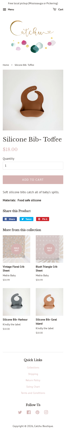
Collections (33, 367)
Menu (10, 9)
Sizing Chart (33, 386)
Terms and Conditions (33, 393)
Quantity (8, 159)
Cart (60, 9)
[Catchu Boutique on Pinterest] (37, 413)
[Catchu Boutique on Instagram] (46, 413)
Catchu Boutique (43, 426)
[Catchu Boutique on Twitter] (20, 413)
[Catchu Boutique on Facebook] (29, 413)
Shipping (33, 374)
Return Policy (33, 380)
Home (6, 65)
